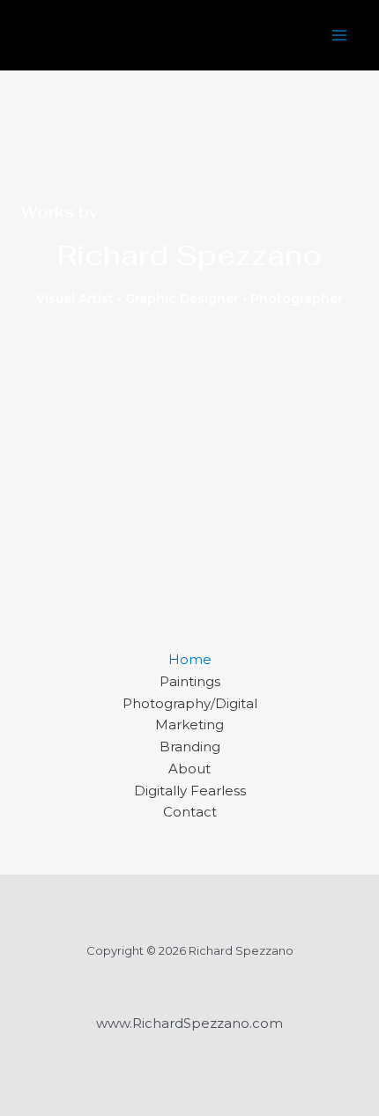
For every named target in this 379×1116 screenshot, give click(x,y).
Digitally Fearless (190, 790)
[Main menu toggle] (340, 36)
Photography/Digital (190, 703)
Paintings (190, 681)
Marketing (189, 724)
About (189, 768)
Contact (190, 811)
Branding (190, 746)
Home (190, 659)
